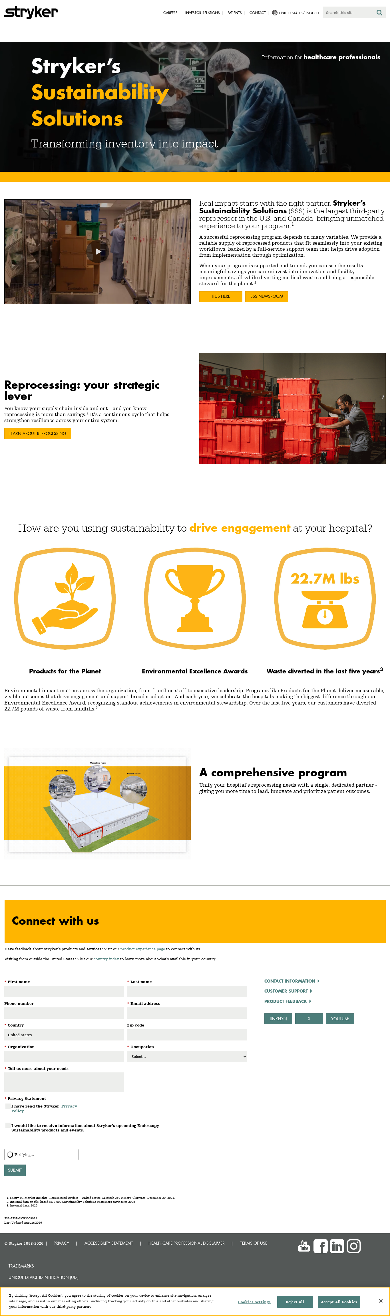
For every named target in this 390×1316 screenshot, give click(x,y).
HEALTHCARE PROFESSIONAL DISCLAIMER (186, 1243)
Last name (139, 981)
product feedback (285, 1001)
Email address (143, 1003)
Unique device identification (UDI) (44, 1277)
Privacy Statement (25, 1098)
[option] (195, 108)
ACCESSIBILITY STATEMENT (109, 1243)
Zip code (135, 1025)
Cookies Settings (254, 1302)
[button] (97, 251)
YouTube (340, 1018)
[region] (195, 1301)
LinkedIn (278, 1018)
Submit (15, 1170)
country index (106, 959)
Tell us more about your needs (36, 1068)
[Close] (381, 1301)
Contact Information (289, 981)
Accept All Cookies (339, 1302)
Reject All (295, 1302)
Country (14, 1025)
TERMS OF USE (253, 1243)
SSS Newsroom (266, 296)
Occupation (140, 1046)
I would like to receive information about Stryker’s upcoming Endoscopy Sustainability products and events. (85, 1128)
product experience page (142, 949)
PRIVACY (61, 1243)
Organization (19, 1046)
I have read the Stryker (44, 1108)
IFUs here (221, 296)
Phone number (19, 1003)
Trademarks (21, 1266)
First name (17, 981)
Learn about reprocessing (37, 433)
